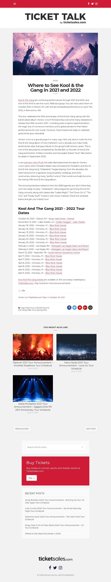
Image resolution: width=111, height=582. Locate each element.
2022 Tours (30, 308)
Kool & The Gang (26, 100)
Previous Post (22, 429)
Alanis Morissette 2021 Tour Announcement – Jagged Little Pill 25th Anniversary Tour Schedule (33, 407)
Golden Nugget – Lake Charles (70, 222)
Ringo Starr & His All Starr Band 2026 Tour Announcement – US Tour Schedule (54, 526)
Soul (34, 310)
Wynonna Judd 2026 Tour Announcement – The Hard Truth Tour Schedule (55, 518)
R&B (29, 310)
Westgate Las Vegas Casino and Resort (70, 246)
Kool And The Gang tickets (30, 280)
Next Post (91, 429)
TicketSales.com (26, 283)
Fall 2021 (39, 308)
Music (55, 81)
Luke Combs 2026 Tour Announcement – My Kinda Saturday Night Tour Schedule (53, 510)
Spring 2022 (42, 310)
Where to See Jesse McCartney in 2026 (43, 534)
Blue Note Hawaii (58, 225)
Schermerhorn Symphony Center (64, 252)
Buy (30, 478)
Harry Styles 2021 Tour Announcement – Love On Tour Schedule (76, 365)
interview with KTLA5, (34, 162)
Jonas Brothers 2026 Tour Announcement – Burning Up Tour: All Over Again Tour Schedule (54, 501)
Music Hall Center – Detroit (61, 218)
